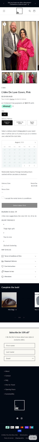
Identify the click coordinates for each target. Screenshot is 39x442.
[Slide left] (15, 317)
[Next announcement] (35, 3)
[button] (4, 11)
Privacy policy (33, 435)
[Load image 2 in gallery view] (19, 77)
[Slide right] (24, 317)
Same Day (32, 122)
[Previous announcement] (4, 3)
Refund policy (24, 435)
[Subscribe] (32, 358)
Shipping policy (19, 438)
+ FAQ (6, 380)
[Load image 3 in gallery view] (31, 77)
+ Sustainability (9, 394)
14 (5, 114)
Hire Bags (11, 309)
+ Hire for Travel (9, 385)
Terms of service (8, 438)
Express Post (7, 122)
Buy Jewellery (26, 299)
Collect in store (20, 122)
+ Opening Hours (10, 389)
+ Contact (7, 376)
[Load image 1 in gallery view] (7, 77)
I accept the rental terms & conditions (18, 198)
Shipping (12, 99)
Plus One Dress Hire (12, 435)
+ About (6, 371)
